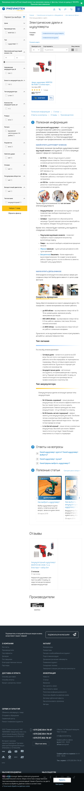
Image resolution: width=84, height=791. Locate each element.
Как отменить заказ (50, 689)
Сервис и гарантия (11, 709)
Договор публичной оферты (53, 698)
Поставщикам (7, 659)
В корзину (41, 98)
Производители (8, 650)
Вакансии (46, 683)
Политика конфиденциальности (55, 692)
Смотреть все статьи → (72, 471)
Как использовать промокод (53, 701)
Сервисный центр (8, 719)
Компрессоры (48, 647)
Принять (62, 780)
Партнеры (5, 665)
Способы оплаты (8, 680)
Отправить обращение (10, 715)
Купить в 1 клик (51, 98)
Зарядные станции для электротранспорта (59, 669)
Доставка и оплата (11, 673)
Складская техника (50, 665)
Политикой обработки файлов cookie (16, 786)
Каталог (47, 644)
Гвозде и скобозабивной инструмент (56, 653)
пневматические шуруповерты (53, 33)
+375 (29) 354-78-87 (42, 730)
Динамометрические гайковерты (55, 659)
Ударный (43, 249)
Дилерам (5, 656)
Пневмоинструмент (50, 662)
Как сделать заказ (50, 686)
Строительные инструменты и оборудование (50, 15)
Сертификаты (7, 653)
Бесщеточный (45, 255)
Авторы (46, 704)
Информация (49, 673)
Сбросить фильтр (14, 213)
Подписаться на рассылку (58, 635)
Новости (46, 677)
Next (79, 498)
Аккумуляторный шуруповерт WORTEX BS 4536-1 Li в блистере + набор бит (43, 565)
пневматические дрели (50, 37)
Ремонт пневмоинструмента (12, 722)
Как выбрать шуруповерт (49, 502)
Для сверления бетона (72, 15)
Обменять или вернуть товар (13, 712)
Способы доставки (9, 677)
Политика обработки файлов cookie (56, 695)
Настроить (59, 784)
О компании (7, 644)
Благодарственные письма (12, 662)
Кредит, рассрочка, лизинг (11, 683)
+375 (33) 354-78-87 (42, 734)
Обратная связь (41, 744)
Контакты (5, 647)
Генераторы (47, 650)
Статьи (45, 680)
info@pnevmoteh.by (64, 736)
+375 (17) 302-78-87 (42, 738)
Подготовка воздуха (50, 656)
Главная (31, 15)
